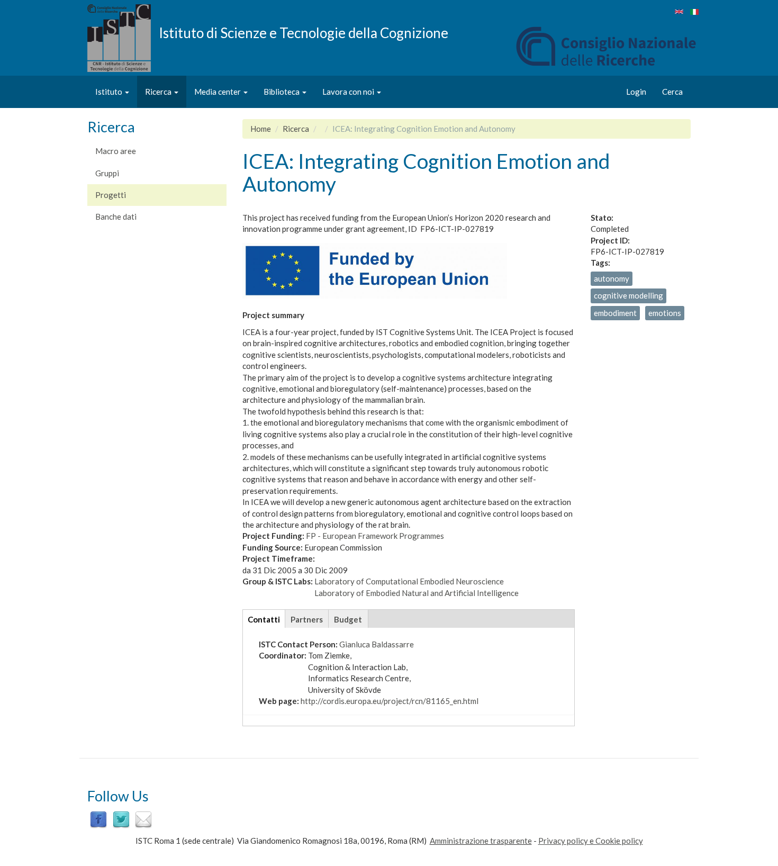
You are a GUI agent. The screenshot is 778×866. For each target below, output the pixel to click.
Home (260, 128)
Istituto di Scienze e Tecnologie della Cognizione (303, 32)
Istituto (109, 91)
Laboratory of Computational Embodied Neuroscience (409, 581)
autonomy (611, 278)
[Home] (123, 38)
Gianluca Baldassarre (376, 644)
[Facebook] (98, 818)
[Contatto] (143, 818)
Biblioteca (282, 91)
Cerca (672, 91)
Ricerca (159, 91)
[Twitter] (121, 818)
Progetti (110, 195)
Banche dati (116, 216)
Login (636, 91)
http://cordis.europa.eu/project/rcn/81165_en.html (389, 701)
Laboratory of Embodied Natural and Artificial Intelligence (416, 593)
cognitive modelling (628, 295)
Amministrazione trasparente (481, 840)
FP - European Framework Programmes (375, 535)
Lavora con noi (349, 91)
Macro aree (115, 151)
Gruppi (107, 173)
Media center (218, 91)
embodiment (615, 313)
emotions (664, 313)
